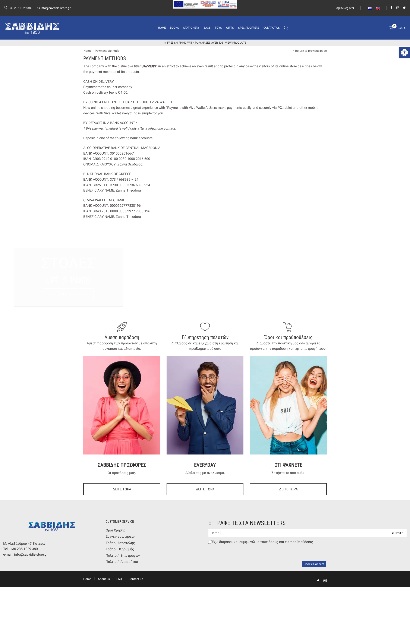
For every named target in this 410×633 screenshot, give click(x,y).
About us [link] (104, 578)
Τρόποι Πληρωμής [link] (120, 549)
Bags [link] (207, 27)
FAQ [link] (119, 578)
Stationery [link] (191, 27)
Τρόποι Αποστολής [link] (120, 543)
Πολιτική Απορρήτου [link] (122, 562)
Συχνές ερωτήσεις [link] (120, 536)
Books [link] (174, 27)
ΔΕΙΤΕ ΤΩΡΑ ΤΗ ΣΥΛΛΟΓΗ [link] (68, 294)
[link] (404, 52)
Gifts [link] (230, 27)
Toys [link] (218, 27)
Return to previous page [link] (311, 50)
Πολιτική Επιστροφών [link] (123, 555)
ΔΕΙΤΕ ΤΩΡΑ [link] (122, 489)
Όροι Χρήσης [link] (116, 530)
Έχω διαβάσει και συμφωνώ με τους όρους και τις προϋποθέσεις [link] (262, 542)
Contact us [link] (272, 27)
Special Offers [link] (248, 27)
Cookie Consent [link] (314, 564)
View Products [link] (235, 42)
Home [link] (162, 27)
